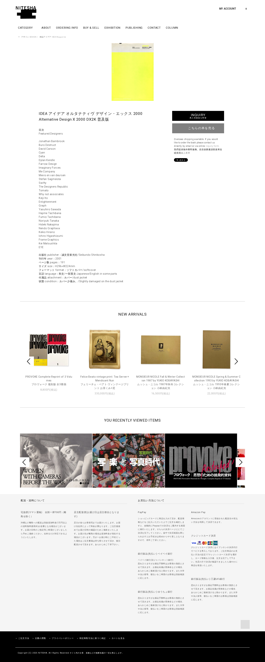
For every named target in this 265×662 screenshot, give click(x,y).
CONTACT (154, 27)
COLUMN (172, 27)
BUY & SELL (91, 27)
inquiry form (212, 146)
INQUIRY (198, 116)
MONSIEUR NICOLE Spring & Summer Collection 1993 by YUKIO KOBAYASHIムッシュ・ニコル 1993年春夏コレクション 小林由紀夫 (216, 382)
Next (235, 361)
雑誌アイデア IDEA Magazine (53, 37)
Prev (29, 361)
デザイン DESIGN (29, 37)
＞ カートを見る (117, 638)
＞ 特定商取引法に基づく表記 (91, 638)
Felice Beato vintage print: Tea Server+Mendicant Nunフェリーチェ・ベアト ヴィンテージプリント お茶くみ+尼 (104, 382)
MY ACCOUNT (227, 8)
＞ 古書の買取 (39, 638)
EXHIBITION (112, 27)
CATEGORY (26, 27)
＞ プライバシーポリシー (61, 638)
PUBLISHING (134, 27)
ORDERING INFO (67, 27)
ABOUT (46, 27)
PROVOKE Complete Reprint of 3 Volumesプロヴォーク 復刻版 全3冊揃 (48, 380)
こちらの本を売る (201, 128)
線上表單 (185, 153)
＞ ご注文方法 (22, 638)
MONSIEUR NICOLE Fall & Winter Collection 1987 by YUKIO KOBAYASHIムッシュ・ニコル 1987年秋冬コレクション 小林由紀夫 (160, 382)
